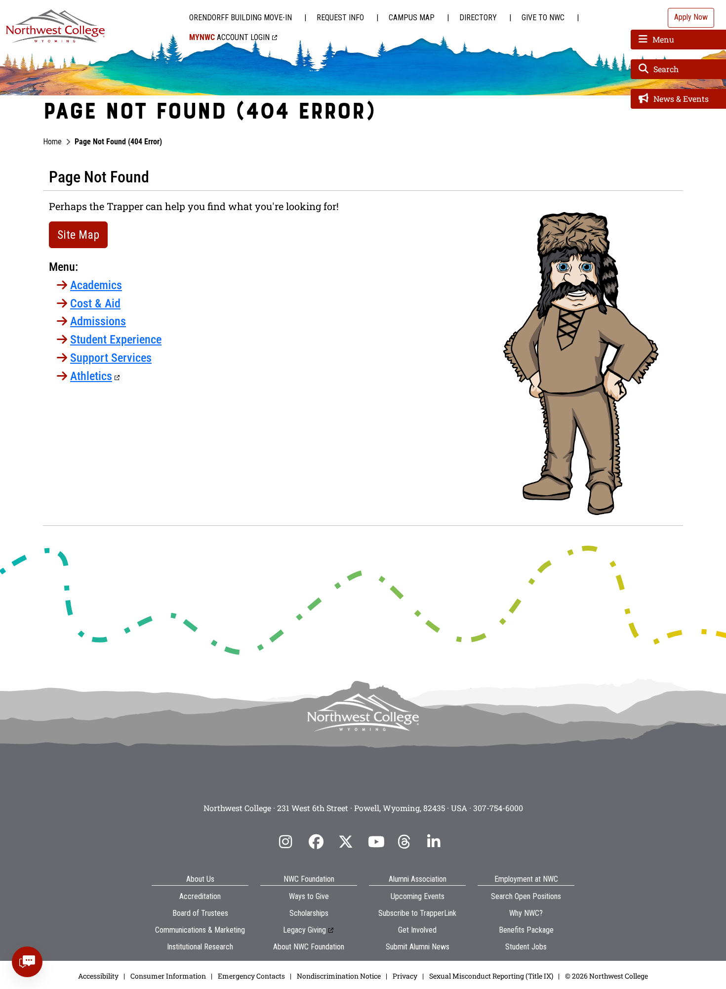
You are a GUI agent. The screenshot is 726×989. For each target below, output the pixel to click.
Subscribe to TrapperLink (417, 913)
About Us (200, 879)
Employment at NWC (526, 879)
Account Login (229, 37)
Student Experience (115, 339)
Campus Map (412, 17)
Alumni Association (417, 879)
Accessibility (98, 976)
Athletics (91, 376)
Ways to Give (309, 896)
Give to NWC (543, 17)
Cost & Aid (95, 303)
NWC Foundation (308, 879)
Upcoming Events (417, 896)
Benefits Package (526, 930)
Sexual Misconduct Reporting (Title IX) (491, 976)
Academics (96, 285)
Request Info (340, 17)
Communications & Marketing (200, 930)
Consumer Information (168, 976)
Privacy (405, 976)
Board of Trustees (200, 913)
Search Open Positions (526, 896)
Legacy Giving (304, 930)
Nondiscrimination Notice (339, 976)
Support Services (111, 358)
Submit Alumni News (417, 946)
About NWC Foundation (308, 946)
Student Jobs (526, 946)
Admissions (98, 321)
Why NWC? (526, 913)
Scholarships (308, 913)
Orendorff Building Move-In (240, 17)
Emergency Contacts (251, 976)
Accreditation (200, 896)
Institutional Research (200, 946)
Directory (478, 17)
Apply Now (691, 17)
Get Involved (417, 930)
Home (52, 141)
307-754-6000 (498, 808)
